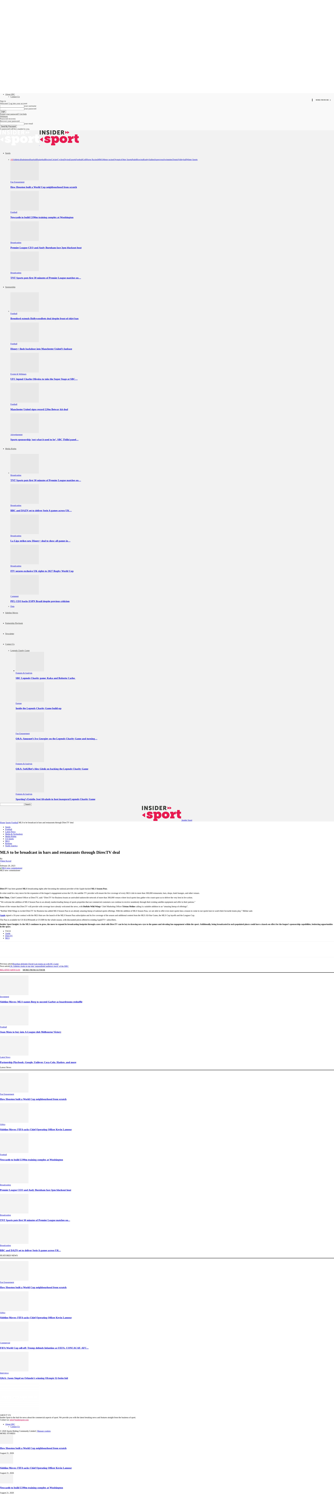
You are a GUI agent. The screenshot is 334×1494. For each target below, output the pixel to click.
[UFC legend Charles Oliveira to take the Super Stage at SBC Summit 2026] (24, 372)
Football (79, 159)
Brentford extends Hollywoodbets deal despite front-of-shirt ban (44, 318)
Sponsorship (10, 287)
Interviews (4, 1373)
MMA (100, 159)
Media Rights (10, 449)
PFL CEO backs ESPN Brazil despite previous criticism (40, 601)
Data (12, 606)
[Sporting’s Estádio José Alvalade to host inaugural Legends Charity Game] (30, 792)
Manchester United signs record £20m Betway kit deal (39, 409)
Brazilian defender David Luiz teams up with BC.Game (36, 964)
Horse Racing (92, 159)
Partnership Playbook (14, 623)
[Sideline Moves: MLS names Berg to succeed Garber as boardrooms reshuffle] (14, 994)
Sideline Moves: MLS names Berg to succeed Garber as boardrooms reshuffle (41, 1001)
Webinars (4, 116)
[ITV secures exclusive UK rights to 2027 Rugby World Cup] (24, 563)
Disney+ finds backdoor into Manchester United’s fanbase (41, 348)
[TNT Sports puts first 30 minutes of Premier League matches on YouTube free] (24, 270)
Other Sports (126, 159)
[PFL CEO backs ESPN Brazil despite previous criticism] (24, 594)
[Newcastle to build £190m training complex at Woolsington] (24, 210)
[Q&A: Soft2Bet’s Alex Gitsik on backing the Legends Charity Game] (30, 761)
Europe (19, 703)
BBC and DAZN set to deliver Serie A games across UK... (30, 1250)
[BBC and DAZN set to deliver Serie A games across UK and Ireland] (24, 503)
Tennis (175, 159)
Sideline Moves (11, 613)
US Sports (9, 839)
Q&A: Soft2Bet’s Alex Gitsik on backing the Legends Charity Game (52, 768)
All (11, 159)
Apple (7, 933)
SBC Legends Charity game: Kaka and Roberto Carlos (46, 678)
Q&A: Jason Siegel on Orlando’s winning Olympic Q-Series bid (34, 1378)
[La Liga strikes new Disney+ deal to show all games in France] (24, 533)
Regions (8, 843)
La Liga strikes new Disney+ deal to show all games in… (40, 540)
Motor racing (108, 159)
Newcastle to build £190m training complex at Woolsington (41, 217)
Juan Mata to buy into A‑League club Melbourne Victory (30, 1032)
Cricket (54, 159)
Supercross (158, 159)
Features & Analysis (24, 673)
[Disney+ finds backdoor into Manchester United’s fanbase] (24, 341)
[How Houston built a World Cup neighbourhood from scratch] (24, 180)
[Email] (42, 951)
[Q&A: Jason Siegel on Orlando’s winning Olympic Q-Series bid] (14, 1371)
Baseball (33, 159)
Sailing (151, 159)
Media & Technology (14, 834)
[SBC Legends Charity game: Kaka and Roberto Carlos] (30, 671)
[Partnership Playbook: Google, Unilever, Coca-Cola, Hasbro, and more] (14, 1055)
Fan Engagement (17, 182)
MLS (7, 841)
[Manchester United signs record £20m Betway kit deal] (24, 402)
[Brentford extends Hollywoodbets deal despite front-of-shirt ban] (24, 311)
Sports (7, 153)
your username (30, 106)
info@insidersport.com (19, 1420)
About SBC (10, 94)
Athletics (16, 159)
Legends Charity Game (20, 650)
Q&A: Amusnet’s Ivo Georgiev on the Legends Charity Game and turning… (56, 738)
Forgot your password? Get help (13, 114)
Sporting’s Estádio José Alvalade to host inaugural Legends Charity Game (55, 799)
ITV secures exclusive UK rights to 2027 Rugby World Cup (42, 571)
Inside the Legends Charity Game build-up (38, 708)
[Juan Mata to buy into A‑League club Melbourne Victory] (14, 1025)
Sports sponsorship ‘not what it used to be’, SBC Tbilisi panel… (44, 439)
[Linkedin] (23, 951)
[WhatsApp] (32, 951)
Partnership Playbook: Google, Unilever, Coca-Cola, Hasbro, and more (38, 1062)
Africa (2, 1124)
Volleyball (182, 159)
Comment (14, 596)
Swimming (167, 159)
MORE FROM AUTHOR (34, 970)
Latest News (10, 832)
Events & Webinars (18, 374)
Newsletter (9, 634)
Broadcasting (15, 242)
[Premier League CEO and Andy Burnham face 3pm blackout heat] (24, 240)
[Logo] (20, 145)
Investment (4, 997)
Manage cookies (44, 1431)
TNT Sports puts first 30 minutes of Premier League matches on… (45, 277)
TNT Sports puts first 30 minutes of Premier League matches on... (35, 1220)
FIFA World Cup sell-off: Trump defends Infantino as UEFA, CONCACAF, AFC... (44, 1348)
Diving (67, 159)
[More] (51, 951)
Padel (134, 159)
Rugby (146, 159)
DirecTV (9, 936)
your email (28, 123)
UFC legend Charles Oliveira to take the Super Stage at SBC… (44, 379)
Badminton (24, 159)
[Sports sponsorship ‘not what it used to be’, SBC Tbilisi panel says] (24, 432)
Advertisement (16, 434)
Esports (73, 159)
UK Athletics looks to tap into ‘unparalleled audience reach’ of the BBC (39, 966)
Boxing (48, 159)
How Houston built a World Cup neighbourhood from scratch (43, 187)
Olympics (117, 159)
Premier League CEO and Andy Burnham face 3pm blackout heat (46, 247)
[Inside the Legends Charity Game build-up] (30, 701)
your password (30, 109)
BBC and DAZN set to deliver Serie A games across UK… (41, 510)
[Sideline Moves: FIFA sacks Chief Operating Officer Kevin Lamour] (14, 1122)
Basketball (41, 159)
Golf (84, 159)
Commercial (5, 1343)
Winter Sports (192, 159)
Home (2, 822)
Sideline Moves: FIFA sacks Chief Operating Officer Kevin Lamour (36, 1129)
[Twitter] (13, 951)
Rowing (139, 159)
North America (11, 846)
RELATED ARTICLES (10, 970)
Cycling (60, 159)
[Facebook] (4, 951)
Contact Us (15, 97)
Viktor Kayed (5, 861)
